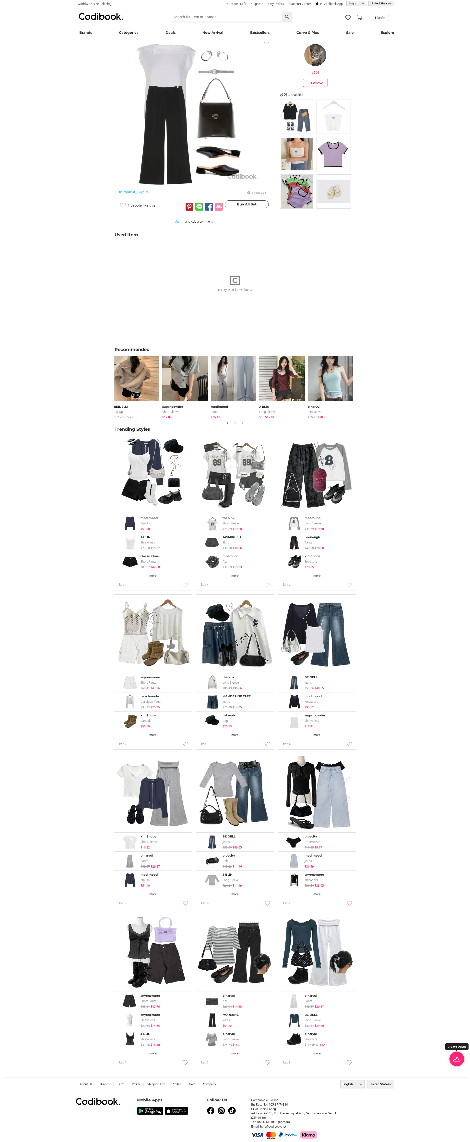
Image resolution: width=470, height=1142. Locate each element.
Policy (136, 1084)
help (192, 1084)
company (209, 1084)
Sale (350, 32)
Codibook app (333, 4)
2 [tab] (235, 422)
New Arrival (212, 32)
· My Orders (276, 4)
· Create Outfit (236, 4)
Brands (85, 32)
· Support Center (300, 4)
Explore (387, 32)
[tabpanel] (138, 386)
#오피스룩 (141, 192)
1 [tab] (227, 422)
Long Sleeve (267, 412)
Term (120, 1084)
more (153, 576)
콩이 (315, 72)
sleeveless (315, 412)
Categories (128, 32)
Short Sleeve (170, 412)
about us (86, 1084)
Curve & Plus (307, 32)
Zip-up (118, 412)
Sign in (179, 221)
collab (177, 1084)
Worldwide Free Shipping (94, 4)
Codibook (101, 16)
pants (214, 412)
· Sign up (257, 4)
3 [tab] (242, 422)
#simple (125, 192)
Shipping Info (156, 1084)
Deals (170, 32)
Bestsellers (260, 32)
